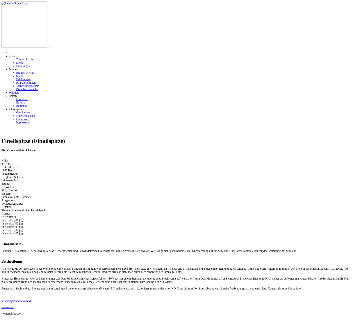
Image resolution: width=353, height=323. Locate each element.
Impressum (22, 122)
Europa (20, 102)
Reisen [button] (13, 95)
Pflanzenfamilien (26, 82)
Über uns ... (23, 119)
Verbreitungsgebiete (27, 85)
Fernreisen (22, 99)
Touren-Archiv (24, 59)
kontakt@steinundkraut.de (16, 301)
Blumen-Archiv (25, 72)
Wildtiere (14, 92)
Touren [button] (13, 56)
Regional (21, 105)
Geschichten (23, 112)
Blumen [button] (13, 69)
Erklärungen (23, 66)
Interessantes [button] (16, 109)
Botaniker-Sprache (27, 89)
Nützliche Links (25, 115)
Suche (19, 62)
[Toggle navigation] (49, 47)
